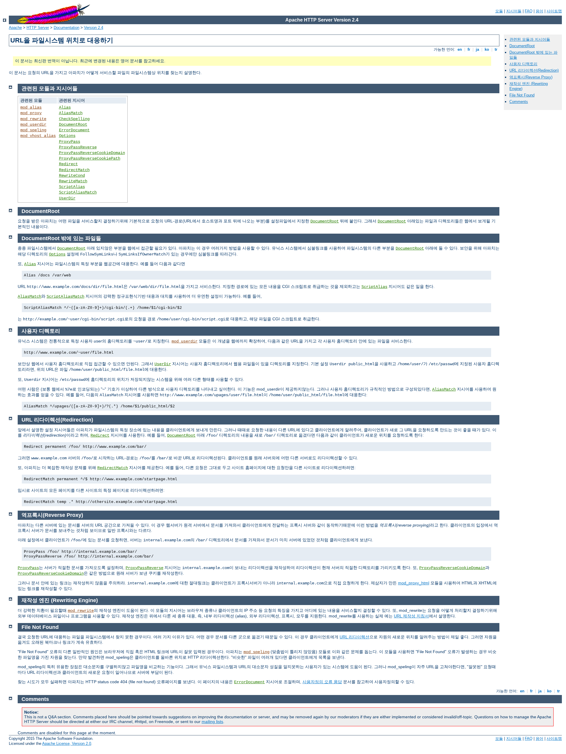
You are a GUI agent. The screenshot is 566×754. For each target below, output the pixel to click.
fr (468, 49)
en (459, 49)
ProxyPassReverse (78, 147)
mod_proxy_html (413, 583)
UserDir (67, 198)
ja (477, 49)
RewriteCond (72, 175)
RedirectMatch (74, 170)
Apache (15, 27)
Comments (518, 101)
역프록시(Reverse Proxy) (530, 77)
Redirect (68, 164)
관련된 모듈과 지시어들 (529, 39)
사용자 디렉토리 (523, 64)
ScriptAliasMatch (78, 192)
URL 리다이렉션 (354, 637)
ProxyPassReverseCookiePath (89, 158)
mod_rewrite (33, 119)
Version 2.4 (93, 27)
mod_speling (33, 130)
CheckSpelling (74, 119)
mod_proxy (31, 113)
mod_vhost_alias (38, 135)
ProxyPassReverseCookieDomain (92, 152)
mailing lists (212, 721)
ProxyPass (69, 141)
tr (495, 49)
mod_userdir (33, 124)
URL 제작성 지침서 (411, 616)
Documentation (66, 27)
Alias (65, 107)
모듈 (499, 11)
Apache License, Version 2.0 (66, 743)
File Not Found (521, 95)
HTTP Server (38, 27)
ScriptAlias (72, 186)
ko (486, 49)
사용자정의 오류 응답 (322, 681)
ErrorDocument (74, 130)
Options (67, 135)
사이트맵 (554, 11)
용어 (539, 11)
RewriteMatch (73, 181)
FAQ (528, 11)
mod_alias (31, 107)
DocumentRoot (522, 46)
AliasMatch (71, 113)
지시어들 (513, 11)
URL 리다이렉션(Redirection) (534, 70)
